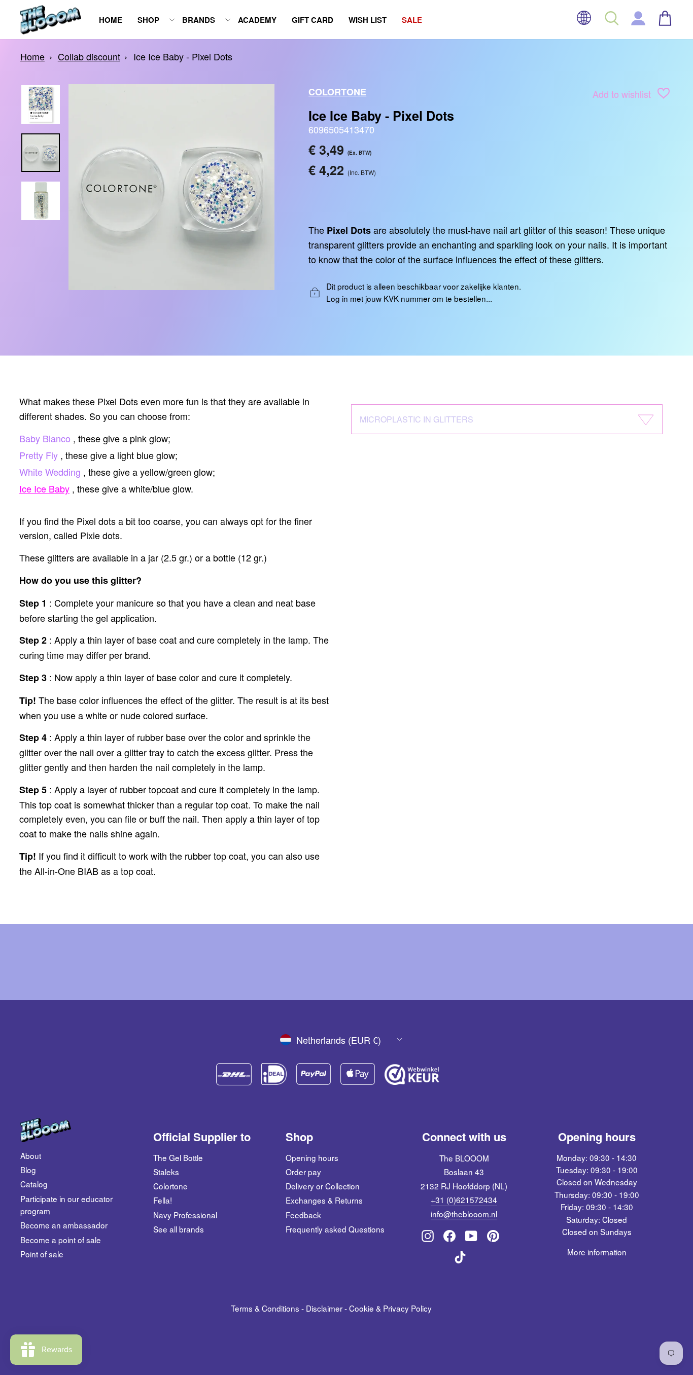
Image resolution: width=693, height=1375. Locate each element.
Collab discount (89, 56)
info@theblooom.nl (464, 1213)
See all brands (178, 1229)
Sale (412, 19)
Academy (257, 19)
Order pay (303, 1171)
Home (110, 19)
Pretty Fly (38, 455)
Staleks (166, 1171)
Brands (198, 19)
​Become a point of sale (60, 1239)
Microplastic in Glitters (416, 419)
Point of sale (41, 1253)
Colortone (337, 91)
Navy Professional (185, 1214)
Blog (28, 1169)
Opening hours (312, 1157)
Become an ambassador (64, 1224)
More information (597, 1251)
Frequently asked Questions (335, 1229)
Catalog (34, 1183)
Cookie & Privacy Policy (390, 1308)
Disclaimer (324, 1308)
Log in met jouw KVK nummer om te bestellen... (409, 298)
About (30, 1155)
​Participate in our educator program (66, 1204)
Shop (148, 19)
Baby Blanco (45, 438)
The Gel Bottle (178, 1157)
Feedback (303, 1214)
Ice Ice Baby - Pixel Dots (182, 56)
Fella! (162, 1200)
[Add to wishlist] (663, 95)
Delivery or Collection (323, 1185)
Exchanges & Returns (324, 1200)
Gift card (312, 19)
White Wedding (50, 471)
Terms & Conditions (265, 1308)
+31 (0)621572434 (464, 1199)
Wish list (368, 19)
